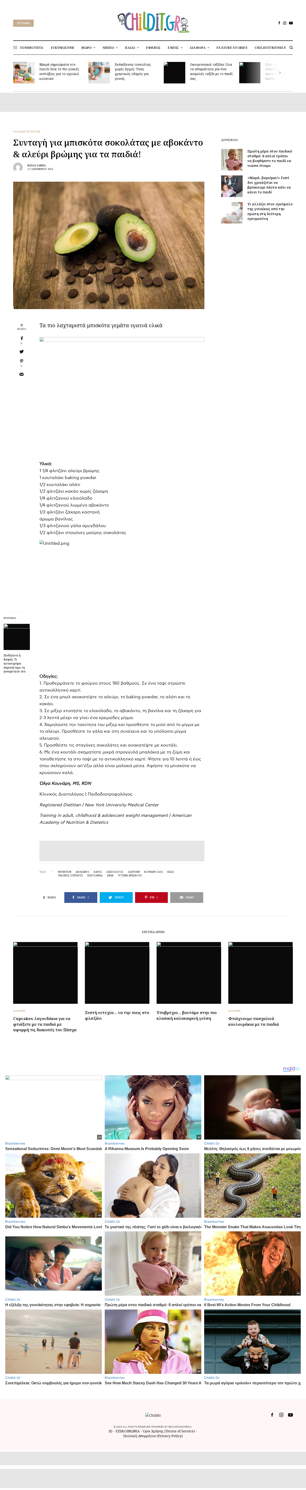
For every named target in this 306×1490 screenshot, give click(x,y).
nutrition (64, 872)
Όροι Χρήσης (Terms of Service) (169, 1431)
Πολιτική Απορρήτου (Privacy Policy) (153, 1436)
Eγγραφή (23, 23)
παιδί (170, 872)
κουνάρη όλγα (153, 872)
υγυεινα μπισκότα (130, 875)
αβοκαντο (82, 872)
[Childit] (153, 21)
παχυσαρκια (95, 875)
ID (110, 1431)
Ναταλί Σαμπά (36, 165)
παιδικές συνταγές (70, 875)
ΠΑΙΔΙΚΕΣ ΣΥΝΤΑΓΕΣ (27, 132)
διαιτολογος (114, 872)
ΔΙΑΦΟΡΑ (19, 1011)
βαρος (98, 872)
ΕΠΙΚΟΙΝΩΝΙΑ (128, 1431)
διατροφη (134, 872)
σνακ (110, 875)
